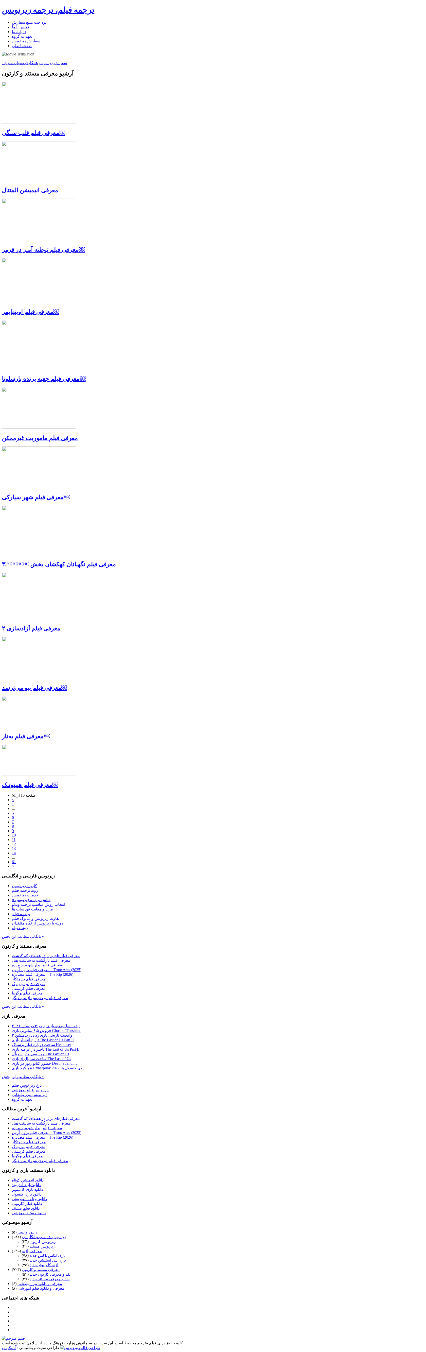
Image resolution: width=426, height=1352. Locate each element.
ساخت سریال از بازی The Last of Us (41, 1059)
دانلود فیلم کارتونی (27, 1203)
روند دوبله (20, 928)
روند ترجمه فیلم (25, 890)
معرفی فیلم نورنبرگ (28, 984)
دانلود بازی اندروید (26, 1185)
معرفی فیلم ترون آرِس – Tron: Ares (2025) (46, 970)
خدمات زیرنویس (25, 895)
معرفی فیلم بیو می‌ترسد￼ (34, 688)
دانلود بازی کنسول (26, 1194)
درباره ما (19, 32)
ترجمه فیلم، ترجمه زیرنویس (48, 9)
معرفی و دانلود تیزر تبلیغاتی (40, 1284)
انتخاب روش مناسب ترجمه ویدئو (38, 904)
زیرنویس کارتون (43, 1241)
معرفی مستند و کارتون (41, 1269)
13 (14, 848)
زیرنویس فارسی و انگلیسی (44, 1237)
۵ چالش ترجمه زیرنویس (31, 900)
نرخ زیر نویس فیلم (27, 1085)
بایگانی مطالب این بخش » (23, 936)
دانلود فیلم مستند (26, 1208)
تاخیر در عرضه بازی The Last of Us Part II (45, 1049)
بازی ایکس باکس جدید (48, 1255)
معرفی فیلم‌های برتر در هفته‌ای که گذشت (46, 956)
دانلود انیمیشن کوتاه (28, 1180)
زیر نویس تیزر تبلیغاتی (29, 1095)
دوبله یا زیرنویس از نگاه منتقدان (37, 923)
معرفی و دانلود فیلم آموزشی (41, 1288)
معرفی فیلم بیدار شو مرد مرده (37, 965)
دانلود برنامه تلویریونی (29, 1199)
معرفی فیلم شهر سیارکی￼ (36, 497)
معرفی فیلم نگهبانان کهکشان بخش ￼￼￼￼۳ (59, 564)
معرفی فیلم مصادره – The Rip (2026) (42, 974)
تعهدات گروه (22, 36)
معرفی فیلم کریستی (29, 988)
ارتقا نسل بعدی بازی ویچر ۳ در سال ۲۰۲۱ (46, 1026)
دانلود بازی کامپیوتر (27, 1189)
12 (14, 844)
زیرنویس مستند (42, 1246)
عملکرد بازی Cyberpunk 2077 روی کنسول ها (48, 1068)
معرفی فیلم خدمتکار (29, 979)
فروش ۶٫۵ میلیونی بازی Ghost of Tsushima (46, 1030)
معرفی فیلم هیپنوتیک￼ (30, 785)
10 (14, 835)
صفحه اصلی (22, 46)
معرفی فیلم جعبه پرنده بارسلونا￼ (44, 379)
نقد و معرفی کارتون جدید (50, 1274)
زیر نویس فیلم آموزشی (31, 1090)
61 (14, 862)
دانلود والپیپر (27, 1232)
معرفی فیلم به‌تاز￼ (26, 736)
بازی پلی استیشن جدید (48, 1260)
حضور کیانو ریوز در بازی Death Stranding (44, 1063)
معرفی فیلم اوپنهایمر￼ (30, 311)
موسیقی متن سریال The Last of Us (40, 1054)
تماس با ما (20, 27)
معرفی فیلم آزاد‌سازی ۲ (31, 628)
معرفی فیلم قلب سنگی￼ (33, 133)
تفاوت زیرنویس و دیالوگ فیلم (35, 918)
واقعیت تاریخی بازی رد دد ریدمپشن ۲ (42, 1035)
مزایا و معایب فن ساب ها (32, 909)
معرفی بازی (32, 1251)
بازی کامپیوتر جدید (44, 1265)
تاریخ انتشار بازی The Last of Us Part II (43, 1040)
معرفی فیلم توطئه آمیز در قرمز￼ (43, 249)
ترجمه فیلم (21, 914)
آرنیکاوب (9, 1348)
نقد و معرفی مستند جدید (50, 1279)
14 (14, 853)
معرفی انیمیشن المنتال (30, 190)
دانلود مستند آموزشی (29, 1213)
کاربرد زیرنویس (24, 886)
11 (14, 840)
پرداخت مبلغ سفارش (29, 22)
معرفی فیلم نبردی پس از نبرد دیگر (40, 998)
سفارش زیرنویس (26, 41)
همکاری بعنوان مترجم (20, 63)
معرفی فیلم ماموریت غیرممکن (40, 438)
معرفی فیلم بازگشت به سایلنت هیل (41, 960)
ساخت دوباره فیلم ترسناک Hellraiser (41, 1045)
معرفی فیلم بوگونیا (27, 993)
